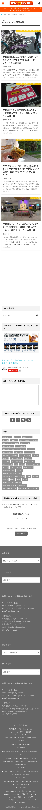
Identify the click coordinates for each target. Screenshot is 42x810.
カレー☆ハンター (19, 807)
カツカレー (13, 440)
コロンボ (35, 455)
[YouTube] (28, 420)
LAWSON (17, 437)
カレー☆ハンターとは (25, 729)
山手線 (12, 479)
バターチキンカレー (33, 464)
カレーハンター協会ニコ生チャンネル (13, 449)
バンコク (5, 467)
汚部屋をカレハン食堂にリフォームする (14, 485)
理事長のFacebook (20, 764)
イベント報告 (21, 747)
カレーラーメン (29, 452)
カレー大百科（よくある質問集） (21, 774)
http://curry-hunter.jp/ (10, 611)
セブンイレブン (7, 464)
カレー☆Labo (21, 767)
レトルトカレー (28, 467)
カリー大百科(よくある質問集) (28, 440)
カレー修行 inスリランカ (11, 751)
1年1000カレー (7, 437)
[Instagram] (18, 420)
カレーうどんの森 (7, 446)
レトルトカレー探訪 (8, 470)
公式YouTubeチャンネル (28, 759)
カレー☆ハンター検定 (20, 735)
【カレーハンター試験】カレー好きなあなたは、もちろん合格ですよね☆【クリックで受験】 (21, 9)
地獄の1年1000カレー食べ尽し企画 (13, 476)
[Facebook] (12, 420)
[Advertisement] (21, 278)
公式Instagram (8, 761)
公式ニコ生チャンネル (11, 759)
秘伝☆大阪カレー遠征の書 (30, 781)
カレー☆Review (21, 787)
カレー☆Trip (21, 777)
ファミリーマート (15, 467)
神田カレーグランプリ (9, 488)
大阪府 (28, 476)
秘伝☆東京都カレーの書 (11, 781)
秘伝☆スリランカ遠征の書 (21, 784)
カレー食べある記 (25, 455)
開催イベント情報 (24, 744)
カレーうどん (25, 443)
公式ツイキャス (20, 761)
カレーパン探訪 (7, 452)
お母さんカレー (27, 437)
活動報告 (21, 740)
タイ (15, 464)
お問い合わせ (32, 737)
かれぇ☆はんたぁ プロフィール (15, 737)
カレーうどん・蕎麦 (15, 797)
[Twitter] (23, 420)
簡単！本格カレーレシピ (31, 771)
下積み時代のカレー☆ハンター (11, 473)
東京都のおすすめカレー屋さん (11, 482)
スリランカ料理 (29, 461)
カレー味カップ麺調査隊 (9, 455)
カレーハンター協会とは (21, 725)
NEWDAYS (7, 794)
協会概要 (28, 732)
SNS (20, 754)
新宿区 (19, 479)
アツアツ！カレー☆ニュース (12, 771)
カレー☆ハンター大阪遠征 (10, 443)
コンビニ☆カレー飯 (16, 458)
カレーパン (31, 449)
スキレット (28, 458)
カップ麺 (5, 440)
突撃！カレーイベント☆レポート (28, 488)
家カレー (35, 476)
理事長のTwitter (32, 761)
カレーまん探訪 (20, 446)
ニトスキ (22, 464)
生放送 (14, 744)
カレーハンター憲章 (17, 732)
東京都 (25, 479)
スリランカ (5, 461)
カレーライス (18, 452)
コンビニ (5, 458)
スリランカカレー (17, 461)
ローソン (19, 470)
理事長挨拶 (12, 729)
